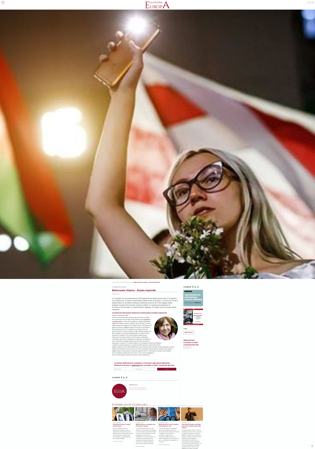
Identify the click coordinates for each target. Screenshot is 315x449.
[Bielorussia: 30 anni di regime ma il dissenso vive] (169, 414)
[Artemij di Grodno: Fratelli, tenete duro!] (123, 414)
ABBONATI (187, 347)
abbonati (136, 365)
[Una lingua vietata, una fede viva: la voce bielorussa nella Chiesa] (192, 414)
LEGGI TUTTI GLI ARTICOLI (138, 388)
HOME (114, 282)
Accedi (167, 369)
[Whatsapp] (126, 377)
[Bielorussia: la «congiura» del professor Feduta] (146, 414)
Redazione (115, 294)
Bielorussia (189, 332)
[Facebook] (121, 377)
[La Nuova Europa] (157, 4)
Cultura (130, 282)
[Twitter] (124, 377)
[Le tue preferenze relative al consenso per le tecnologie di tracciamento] (312, 446)
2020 (125, 282)
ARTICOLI (120, 282)
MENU (2, 3)
